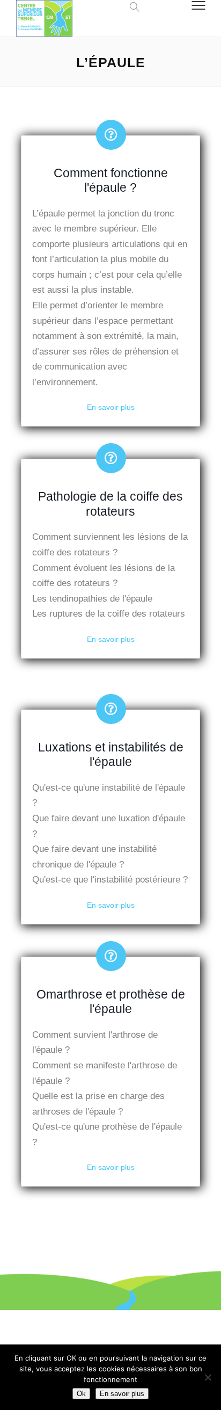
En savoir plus (111, 407)
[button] (131, 6)
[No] (207, 1377)
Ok (81, 1394)
